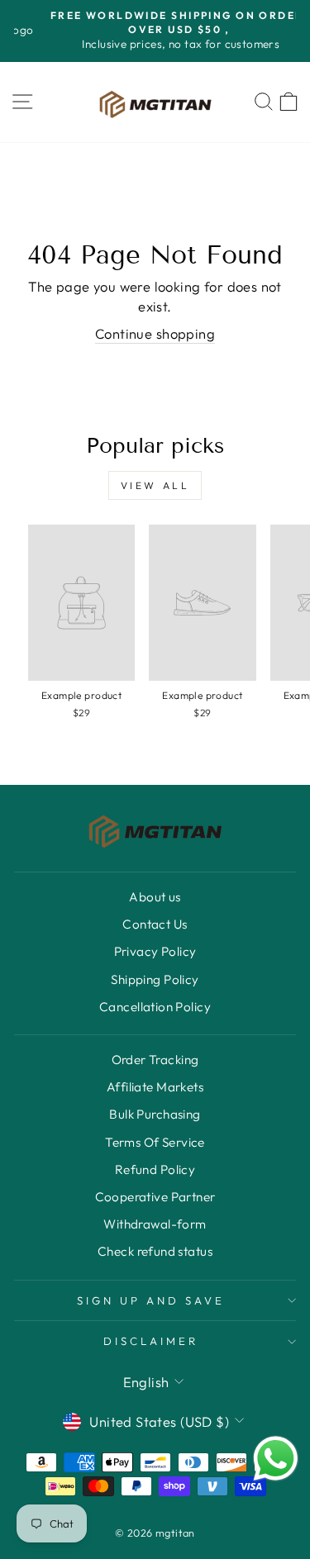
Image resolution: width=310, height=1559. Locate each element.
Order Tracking (155, 1059)
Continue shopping (155, 333)
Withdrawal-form (154, 1224)
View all (155, 485)
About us (154, 897)
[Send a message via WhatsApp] (276, 1459)
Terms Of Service (155, 1142)
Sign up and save (151, 1300)
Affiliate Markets (155, 1087)
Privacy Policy (155, 951)
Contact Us (154, 924)
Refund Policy (155, 1169)
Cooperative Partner (155, 1197)
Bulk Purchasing (154, 1114)
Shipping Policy (154, 979)
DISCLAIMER (150, 1340)
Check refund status (155, 1251)
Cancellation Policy (155, 1007)
